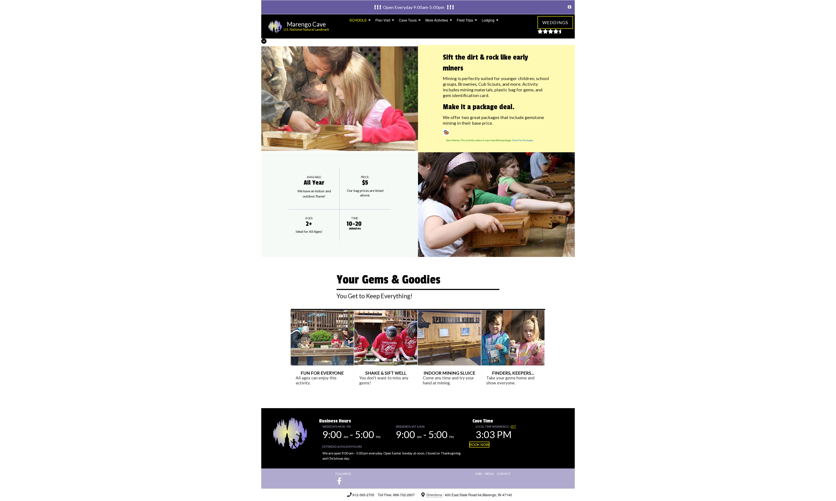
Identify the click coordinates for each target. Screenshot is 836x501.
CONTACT (504, 474)
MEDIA (489, 474)
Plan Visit (382, 20)
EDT (513, 426)
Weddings (555, 22)
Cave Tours (408, 20)
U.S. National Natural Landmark (306, 29)
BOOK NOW (479, 444)
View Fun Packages (523, 140)
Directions (434, 494)
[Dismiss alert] (569, 7)
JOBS (478, 474)
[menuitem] (359, 20)
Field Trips (465, 20)
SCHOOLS (358, 20)
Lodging (488, 20)
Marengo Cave (306, 24)
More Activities (436, 20)
